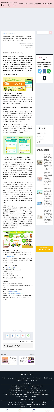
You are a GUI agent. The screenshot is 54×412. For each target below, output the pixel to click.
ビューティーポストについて (26, 3)
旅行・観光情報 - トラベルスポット (35, 392)
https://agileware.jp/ (13, 291)
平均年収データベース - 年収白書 (38, 402)
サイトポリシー (38, 378)
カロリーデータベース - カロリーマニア (18, 402)
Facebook (44, 73)
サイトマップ (34, 380)
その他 (38, 142)
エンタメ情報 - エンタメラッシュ (35, 386)
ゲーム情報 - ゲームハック (37, 388)
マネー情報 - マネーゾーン (17, 392)
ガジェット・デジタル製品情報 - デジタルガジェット (37, 394)
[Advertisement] (27, 19)
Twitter (40, 73)
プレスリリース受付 (47, 3)
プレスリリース (29, 341)
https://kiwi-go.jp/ (10, 256)
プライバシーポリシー (26, 378)
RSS (44, 80)
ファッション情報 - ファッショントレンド (19, 390)
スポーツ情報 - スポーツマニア (39, 390)
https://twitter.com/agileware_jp (15, 293)
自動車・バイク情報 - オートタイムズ (13, 394)
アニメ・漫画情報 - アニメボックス (19, 388)
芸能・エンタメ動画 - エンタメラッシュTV (27, 396)
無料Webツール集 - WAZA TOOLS (16, 404)
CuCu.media (41, 139)
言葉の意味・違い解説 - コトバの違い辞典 (37, 404)
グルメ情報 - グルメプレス (18, 386)
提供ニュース (40, 136)
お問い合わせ (38, 3)
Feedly (49, 73)
